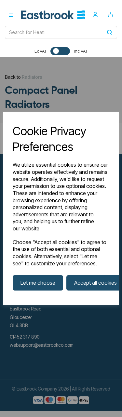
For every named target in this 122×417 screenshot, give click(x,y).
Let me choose (37, 282)
